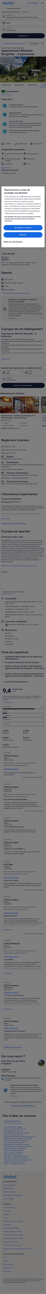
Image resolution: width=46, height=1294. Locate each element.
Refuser (23, 235)
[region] (23, 216)
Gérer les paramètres (13, 242)
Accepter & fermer (23, 228)
